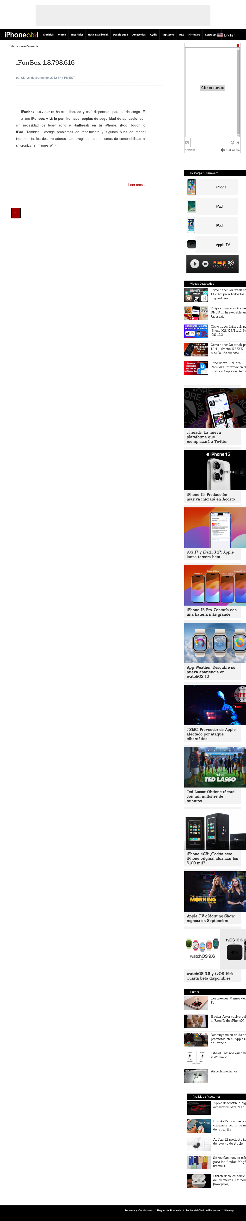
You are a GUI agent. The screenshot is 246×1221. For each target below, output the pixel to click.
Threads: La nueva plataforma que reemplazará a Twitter (207, 437)
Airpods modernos (224, 1071)
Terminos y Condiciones (139, 1210)
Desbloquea (120, 34)
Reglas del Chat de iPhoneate (202, 1210)
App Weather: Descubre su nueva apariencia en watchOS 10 (211, 672)
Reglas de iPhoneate (169, 1210)
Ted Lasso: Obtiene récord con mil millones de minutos (210, 796)
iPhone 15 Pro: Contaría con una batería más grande (212, 612)
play (195, 264)
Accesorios (139, 34)
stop (205, 263)
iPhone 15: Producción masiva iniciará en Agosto (211, 496)
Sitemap (229, 1210)
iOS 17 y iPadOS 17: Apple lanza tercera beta (210, 554)
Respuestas (212, 34)
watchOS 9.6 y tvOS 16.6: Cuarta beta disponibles (210, 975)
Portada (13, 46)
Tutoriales (77, 34)
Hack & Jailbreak (98, 34)
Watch (62, 34)
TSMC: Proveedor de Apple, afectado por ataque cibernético (211, 734)
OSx (181, 34)
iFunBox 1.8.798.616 (45, 62)
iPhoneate (21, 34)
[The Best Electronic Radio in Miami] (218, 264)
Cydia (153, 34)
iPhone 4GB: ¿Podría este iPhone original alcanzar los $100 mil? (212, 858)
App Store (168, 34)
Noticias (48, 34)
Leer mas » (137, 184)
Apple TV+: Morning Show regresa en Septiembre (211, 918)
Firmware (194, 34)
